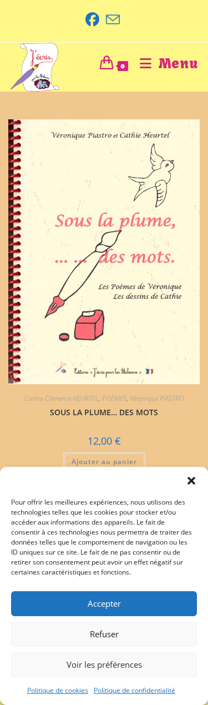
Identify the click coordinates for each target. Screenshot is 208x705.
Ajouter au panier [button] (104, 461)
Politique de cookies (57, 690)
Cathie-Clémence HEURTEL (61, 398)
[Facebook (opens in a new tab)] (94, 20)
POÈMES (114, 398)
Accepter (104, 603)
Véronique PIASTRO (157, 398)
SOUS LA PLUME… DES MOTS (104, 412)
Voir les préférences (104, 664)
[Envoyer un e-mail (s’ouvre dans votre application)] (113, 20)
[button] (191, 480)
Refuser (104, 633)
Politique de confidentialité (134, 690)
